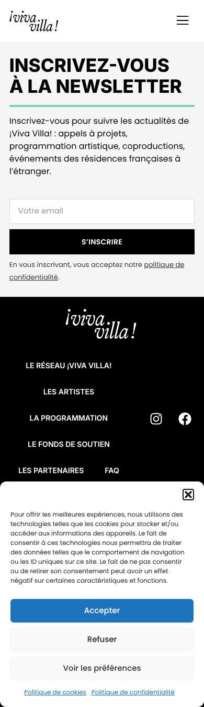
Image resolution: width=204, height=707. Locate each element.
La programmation (69, 418)
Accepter (102, 610)
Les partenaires (51, 470)
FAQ (112, 470)
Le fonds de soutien (69, 444)
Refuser (102, 639)
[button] (188, 494)
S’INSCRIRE (102, 242)
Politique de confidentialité (133, 692)
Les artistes (68, 392)
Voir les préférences (102, 668)
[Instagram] (156, 418)
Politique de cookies (55, 692)
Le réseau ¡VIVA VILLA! (68, 365)
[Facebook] (185, 418)
